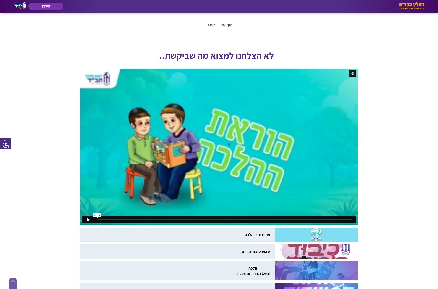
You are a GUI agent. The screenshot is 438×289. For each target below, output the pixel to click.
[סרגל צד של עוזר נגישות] (5, 143)
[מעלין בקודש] (411, 8)
